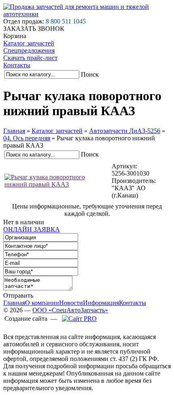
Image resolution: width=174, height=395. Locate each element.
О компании (42, 302)
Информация (101, 302)
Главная (14, 130)
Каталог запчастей (28, 43)
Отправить (18, 295)
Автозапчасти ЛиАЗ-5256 (124, 130)
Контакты (16, 65)
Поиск (90, 74)
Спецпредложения (29, 50)
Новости (71, 302)
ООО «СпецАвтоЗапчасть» (70, 310)
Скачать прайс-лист (30, 57)
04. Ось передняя (26, 138)
